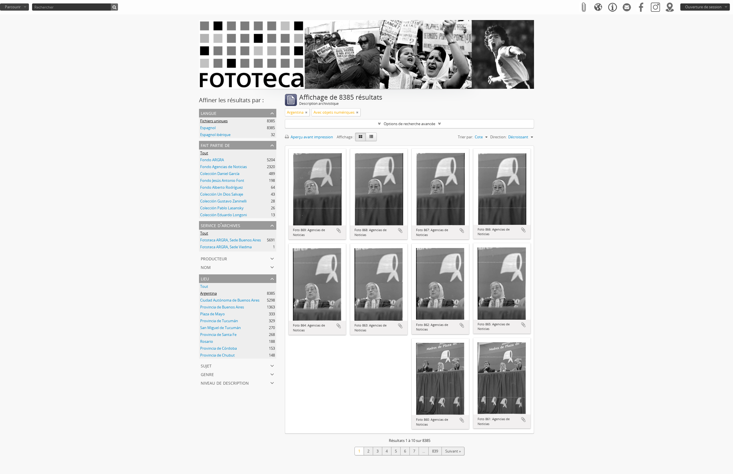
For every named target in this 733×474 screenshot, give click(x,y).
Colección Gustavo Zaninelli (223, 201)
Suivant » (453, 451)
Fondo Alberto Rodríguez (221, 187)
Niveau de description (225, 382)
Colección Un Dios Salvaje (221, 194)
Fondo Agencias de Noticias (223, 166)
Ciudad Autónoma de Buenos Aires (229, 300)
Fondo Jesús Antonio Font (222, 180)
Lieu (205, 278)
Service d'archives (220, 225)
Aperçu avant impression (311, 136)
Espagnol (208, 127)
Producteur (214, 258)
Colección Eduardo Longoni (223, 214)
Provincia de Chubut (217, 355)
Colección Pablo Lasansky (222, 208)
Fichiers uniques (214, 120)
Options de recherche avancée (409, 123)
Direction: (498, 136)
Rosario (206, 341)
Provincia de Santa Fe (218, 334)
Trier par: (465, 136)
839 (435, 451)
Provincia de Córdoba (218, 348)
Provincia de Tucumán (219, 320)
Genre (207, 374)
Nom (206, 267)
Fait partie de (215, 145)
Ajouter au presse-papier (339, 230)
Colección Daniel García (219, 173)
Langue (208, 113)
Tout (204, 153)
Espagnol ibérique (215, 134)
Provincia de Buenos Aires (222, 307)
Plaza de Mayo (212, 313)
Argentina (208, 293)
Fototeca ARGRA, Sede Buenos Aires (230, 240)
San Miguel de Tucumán (220, 327)
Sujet (206, 365)
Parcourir (13, 6)
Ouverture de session (703, 6)
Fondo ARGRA (212, 159)
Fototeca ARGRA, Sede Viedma (226, 246)
